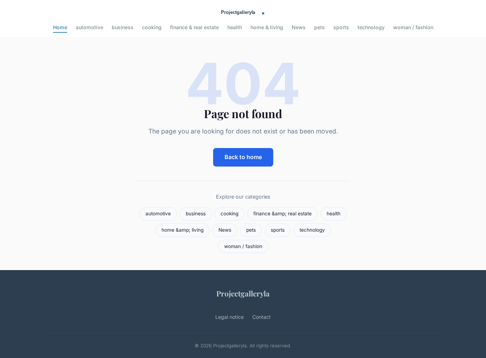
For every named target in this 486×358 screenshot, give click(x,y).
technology (371, 27)
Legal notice (229, 317)
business (122, 27)
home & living (266, 27)
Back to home (243, 156)
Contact (261, 317)
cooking (152, 27)
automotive (89, 27)
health (234, 27)
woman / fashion (413, 27)
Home (60, 27)
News (299, 27)
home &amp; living (183, 230)
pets (319, 27)
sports (341, 27)
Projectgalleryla (243, 293)
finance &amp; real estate (282, 213)
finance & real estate (194, 27)
